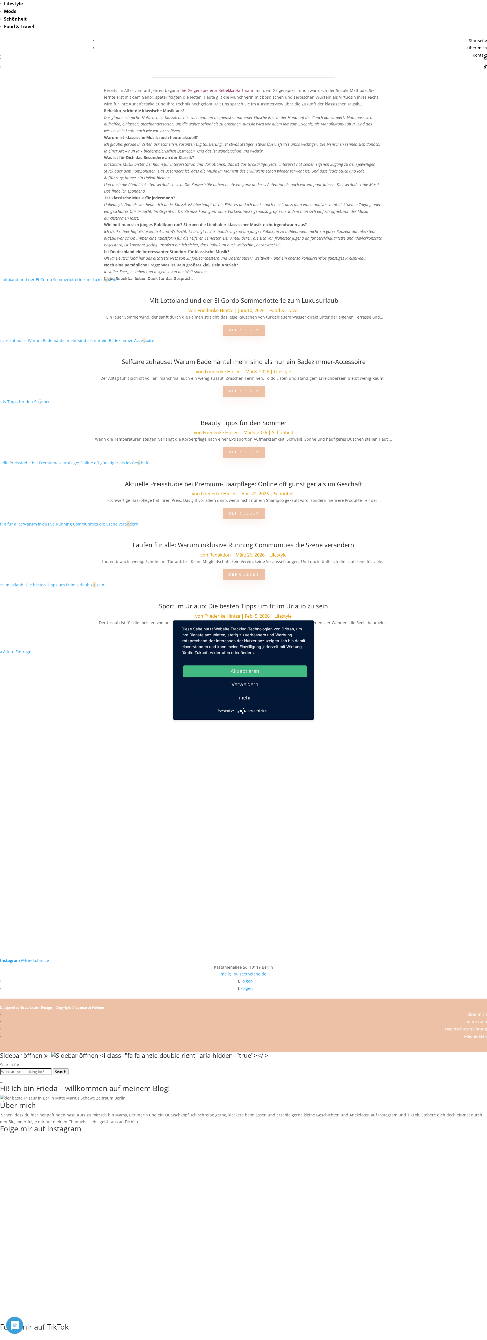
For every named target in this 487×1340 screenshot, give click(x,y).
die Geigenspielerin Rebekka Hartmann (217, 90)
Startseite (478, 40)
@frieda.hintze (24, 960)
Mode (10, 11)
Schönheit (15, 19)
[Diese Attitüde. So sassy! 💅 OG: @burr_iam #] (49, 756)
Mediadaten (475, 1036)
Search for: (10, 1064)
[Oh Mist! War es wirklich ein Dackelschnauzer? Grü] (146, 679)
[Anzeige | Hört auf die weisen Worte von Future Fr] (341, 850)
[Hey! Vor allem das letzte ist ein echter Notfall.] (146, 759)
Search (60, 1071)
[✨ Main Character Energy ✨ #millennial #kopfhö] (438, 756)
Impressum (476, 1021)
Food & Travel (19, 26)
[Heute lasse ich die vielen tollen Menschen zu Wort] (438, 689)
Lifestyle (13, 4)
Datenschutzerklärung (466, 1029)
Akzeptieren (245, 671)
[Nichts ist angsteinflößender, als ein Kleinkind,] (243, 766)
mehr (245, 698)
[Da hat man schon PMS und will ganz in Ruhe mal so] (49, 675)
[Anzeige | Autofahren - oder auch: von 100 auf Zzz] (122, 1175)
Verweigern (244, 684)
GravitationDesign (36, 1007)
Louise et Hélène (90, 1007)
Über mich (477, 47)
